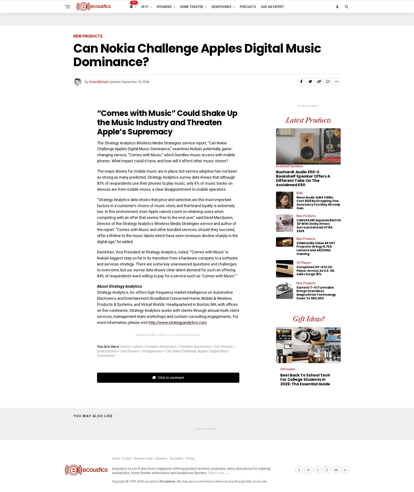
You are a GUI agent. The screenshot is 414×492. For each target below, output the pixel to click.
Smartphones (107, 351)
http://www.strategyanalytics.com (178, 322)
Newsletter (176, 458)
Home (124, 346)
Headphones (221, 7)
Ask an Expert (272, 7)
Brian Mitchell (98, 82)
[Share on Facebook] (301, 81)
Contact (127, 458)
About (116, 458)
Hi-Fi (144, 7)
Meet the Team (143, 458)
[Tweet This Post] (310, 81)
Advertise (161, 458)
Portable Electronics (161, 346)
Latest (137, 346)
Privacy (190, 458)
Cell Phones (223, 346)
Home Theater (191, 7)
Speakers (164, 7)
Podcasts (248, 7)
